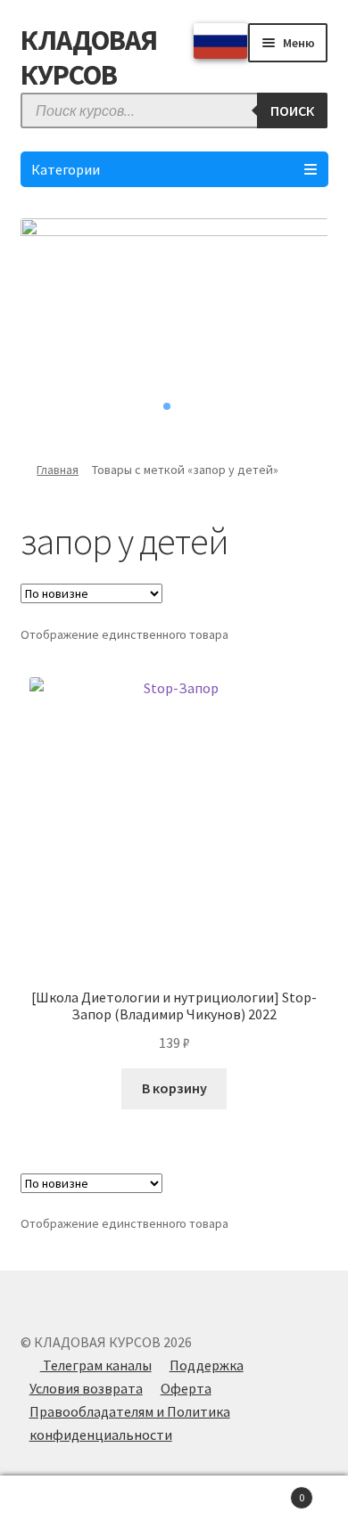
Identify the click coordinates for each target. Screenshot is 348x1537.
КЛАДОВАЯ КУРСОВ (89, 57)
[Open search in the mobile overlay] (174, 110)
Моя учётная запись (58, 1506)
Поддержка (207, 1365)
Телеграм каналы (96, 1365)
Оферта (186, 1388)
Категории (65, 169)
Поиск (174, 1506)
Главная (58, 470)
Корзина (268, 1491)
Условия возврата (86, 1388)
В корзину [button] (174, 1088)
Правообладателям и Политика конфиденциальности (129, 1422)
